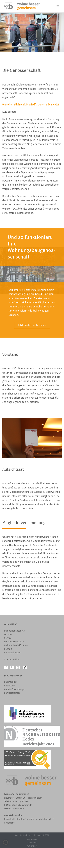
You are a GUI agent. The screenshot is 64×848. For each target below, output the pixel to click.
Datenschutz (10, 682)
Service (7, 638)
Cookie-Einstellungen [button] (14, 689)
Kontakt (8, 649)
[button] (5, 842)
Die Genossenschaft (14, 641)
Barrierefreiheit (12, 693)
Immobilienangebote (14, 630)
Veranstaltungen (12, 652)
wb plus (8, 634)
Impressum (9, 685)
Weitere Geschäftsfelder (16, 645)
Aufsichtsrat (32, 846)
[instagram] (18, 668)
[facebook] (6, 668)
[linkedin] (12, 668)
